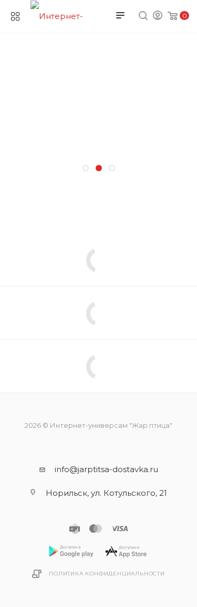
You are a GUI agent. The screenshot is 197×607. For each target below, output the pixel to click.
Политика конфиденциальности (107, 573)
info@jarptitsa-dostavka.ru (106, 469)
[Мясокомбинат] (98, 226)
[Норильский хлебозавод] (98, 187)
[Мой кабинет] (157, 17)
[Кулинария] (98, 200)
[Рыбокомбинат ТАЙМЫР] (98, 213)
